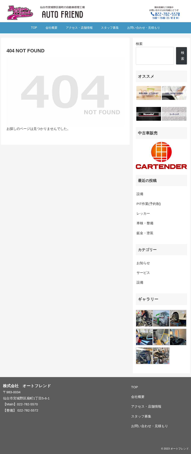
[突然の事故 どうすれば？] (148, 93)
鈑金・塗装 (145, 233)
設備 (140, 194)
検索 (139, 44)
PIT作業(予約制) (149, 204)
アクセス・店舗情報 (146, 406)
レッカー (143, 213)
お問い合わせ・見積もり (149, 426)
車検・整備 (145, 223)
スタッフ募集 (141, 416)
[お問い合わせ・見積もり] (174, 93)
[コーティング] (174, 114)
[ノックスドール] (148, 114)
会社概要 (138, 397)
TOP (134, 387)
